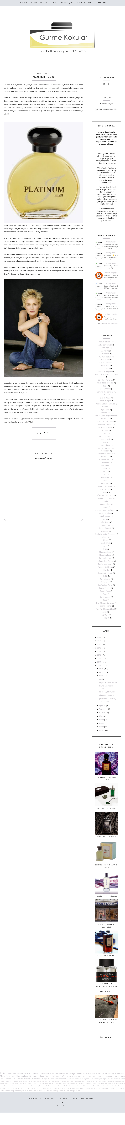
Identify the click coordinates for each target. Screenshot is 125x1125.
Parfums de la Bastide (105, 561)
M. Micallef (105, 507)
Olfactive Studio (105, 552)
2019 (99, 648)
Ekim (101, 676)
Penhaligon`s (105, 579)
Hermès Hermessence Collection (24, 1073)
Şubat (101, 727)
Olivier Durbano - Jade (106, 808)
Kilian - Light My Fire (107, 692)
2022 (99, 637)
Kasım (102, 672)
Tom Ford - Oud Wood (106, 836)
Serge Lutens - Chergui (106, 955)
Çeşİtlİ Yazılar (84, 3)
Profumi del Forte (105, 585)
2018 (99, 651)
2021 (99, 641)
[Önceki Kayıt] (82, 520)
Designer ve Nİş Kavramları (44, 3)
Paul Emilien (105, 570)
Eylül (101, 679)
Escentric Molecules (105, 421)
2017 (99, 655)
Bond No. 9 (105, 368)
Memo (105, 519)
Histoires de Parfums (105, 459)
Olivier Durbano (105, 555)
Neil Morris (105, 537)
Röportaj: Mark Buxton (108, 682)
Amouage (105, 348)
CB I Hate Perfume (105, 380)
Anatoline (105, 351)
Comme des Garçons (105, 392)
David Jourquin (105, 401)
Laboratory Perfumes (105, 498)
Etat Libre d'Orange (105, 427)
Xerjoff (105, 612)
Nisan (101, 719)
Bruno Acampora (105, 371)
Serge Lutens (105, 597)
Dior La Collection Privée (105, 404)
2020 (99, 644)
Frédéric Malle (105, 439)
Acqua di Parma (105, 342)
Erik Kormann (105, 413)
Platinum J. (105, 582)
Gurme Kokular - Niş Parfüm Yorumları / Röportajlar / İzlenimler (65, 1098)
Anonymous (111, 242)
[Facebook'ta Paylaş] (44, 433)
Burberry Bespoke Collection (106, 374)
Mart (101, 723)
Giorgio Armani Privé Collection (73, 1083)
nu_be (105, 546)
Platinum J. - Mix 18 (106, 695)
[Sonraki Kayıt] (5, 520)
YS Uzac (105, 615)
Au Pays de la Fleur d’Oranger (92, 1079)
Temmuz (103, 709)
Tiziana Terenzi (105, 606)
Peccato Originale (105, 573)
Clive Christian (105, 389)
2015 (99, 662)
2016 (99, 658)
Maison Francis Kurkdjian (105, 510)
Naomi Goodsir (105, 528)
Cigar (105, 386)
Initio (105, 471)
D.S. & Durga (105, 398)
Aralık (101, 668)
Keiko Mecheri (105, 489)
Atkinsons (105, 354)
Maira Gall (62, 1105)
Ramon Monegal (105, 588)
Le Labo (105, 501)
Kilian (105, 492)
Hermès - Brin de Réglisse (106, 896)
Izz (105, 474)
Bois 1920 (105, 365)
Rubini (105, 594)
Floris (105, 433)
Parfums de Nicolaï (105, 567)
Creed (105, 395)
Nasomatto (105, 531)
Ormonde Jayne (105, 558)
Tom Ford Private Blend (105, 609)
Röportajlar (67, 3)
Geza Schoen (105, 445)
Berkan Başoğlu (111, 273)
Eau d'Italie (105, 407)
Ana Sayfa (22, 3)
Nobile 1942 (105, 543)
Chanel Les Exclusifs (105, 383)
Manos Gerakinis (105, 513)
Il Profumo (105, 465)
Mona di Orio (105, 525)
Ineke (105, 468)
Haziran (102, 712)
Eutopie (105, 430)
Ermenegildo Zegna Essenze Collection (112, 1081)
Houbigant (105, 462)
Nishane (105, 540)
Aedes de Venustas (105, 345)
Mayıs (101, 716)
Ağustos (102, 705)
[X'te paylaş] (40, 433)
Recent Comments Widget (110, 323)
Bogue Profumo (105, 362)
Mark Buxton (105, 516)
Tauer (105, 600)
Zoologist (105, 618)
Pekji (105, 576)
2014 (99, 665)
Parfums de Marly (105, 564)
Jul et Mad (105, 483)
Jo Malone (105, 477)
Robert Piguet (105, 591)
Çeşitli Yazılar (106, 991)
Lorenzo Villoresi (105, 504)
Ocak (101, 730)
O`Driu (105, 549)
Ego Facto (105, 410)
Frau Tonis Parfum (105, 436)
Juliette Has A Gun (105, 486)
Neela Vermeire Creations (105, 534)
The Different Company (105, 603)
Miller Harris (105, 522)
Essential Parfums (105, 424)
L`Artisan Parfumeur (105, 495)
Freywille (105, 442)
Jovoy (105, 480)
